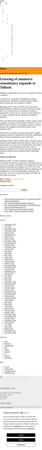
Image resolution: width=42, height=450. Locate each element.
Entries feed (8, 369)
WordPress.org (9, 373)
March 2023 (8, 237)
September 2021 (10, 271)
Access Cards (18, 31)
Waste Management (20, 50)
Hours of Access (19, 29)
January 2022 (9, 263)
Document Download (21, 52)
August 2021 (9, 273)
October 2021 (9, 269)
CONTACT (4, 64)
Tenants (7, 21)
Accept (21, 435)
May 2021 (8, 280)
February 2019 (9, 310)
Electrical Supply (19, 44)
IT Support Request (20, 37)
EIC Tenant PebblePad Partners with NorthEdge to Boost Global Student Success (22, 206)
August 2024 (9, 233)
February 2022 (9, 261)
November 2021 (10, 267)
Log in (6, 367)
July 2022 (7, 251)
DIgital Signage (19, 46)
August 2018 (9, 322)
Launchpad (13, 15)
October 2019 (9, 296)
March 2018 (8, 329)
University (8, 358)
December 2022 (10, 241)
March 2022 (8, 259)
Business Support (10, 58)
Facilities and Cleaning (21, 33)
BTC (6, 341)
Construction (9, 346)
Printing (16, 42)
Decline (21, 440)
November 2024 (10, 229)
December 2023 (10, 235)
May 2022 (8, 255)
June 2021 (8, 278)
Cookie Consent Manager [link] (11, 412)
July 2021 (7, 275)
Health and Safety (19, 48)
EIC (5, 348)
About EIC (8, 11)
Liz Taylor (14, 179)
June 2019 (8, 302)
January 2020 (9, 290)
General (7, 352)
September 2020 (10, 284)
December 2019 (10, 292)
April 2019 (8, 306)
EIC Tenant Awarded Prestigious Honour (19, 203)
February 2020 (9, 288)
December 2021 (10, 265)
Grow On (12, 19)
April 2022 (8, 257)
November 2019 (10, 294)
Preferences (21, 445)
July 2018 (7, 324)
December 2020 (10, 282)
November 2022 (10, 243)
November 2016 (10, 333)
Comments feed (10, 371)
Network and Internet (21, 35)
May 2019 (8, 304)
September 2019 (10, 298)
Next (9, 181)
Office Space (9, 13)
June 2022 (8, 253)
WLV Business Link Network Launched (18, 209)
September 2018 (10, 320)
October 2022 (9, 245)
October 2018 (9, 318)
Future (6, 350)
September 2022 (10, 247)
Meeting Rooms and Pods (22, 27)
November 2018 (10, 316)
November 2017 (10, 331)
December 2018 (10, 314)
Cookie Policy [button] (17, 426)
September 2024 (10, 231)
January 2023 (9, 239)
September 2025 (10, 224)
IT (5, 354)
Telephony (17, 39)
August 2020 (9, 286)
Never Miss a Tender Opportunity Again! (19, 211)
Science (7, 356)
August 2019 (9, 300)
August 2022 (9, 249)
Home (6, 9)
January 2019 (9, 312)
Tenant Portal (13, 23)
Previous (3, 181)
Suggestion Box (19, 54)
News (6, 60)
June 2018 (8, 327)
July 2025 (7, 226)
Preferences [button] (30, 428)
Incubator (12, 17)
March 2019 (8, 308)
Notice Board (18, 25)
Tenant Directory (15, 56)
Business (21, 179)
